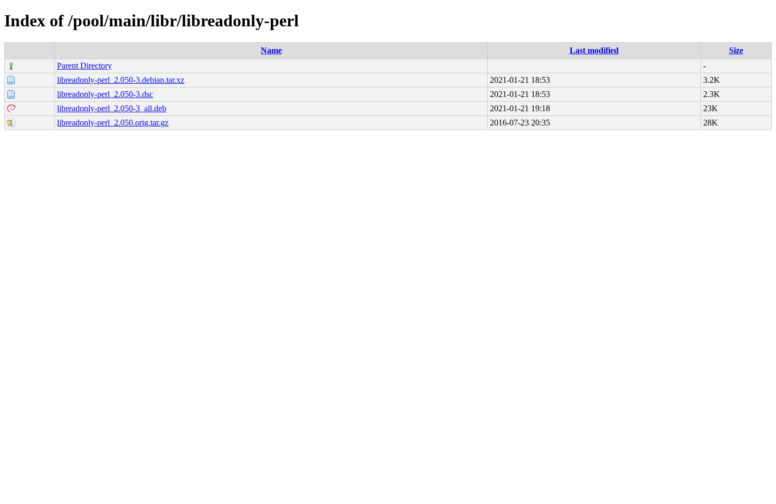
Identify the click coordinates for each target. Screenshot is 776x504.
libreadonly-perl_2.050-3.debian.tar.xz (120, 79)
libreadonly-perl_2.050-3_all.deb (111, 108)
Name (271, 50)
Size (736, 50)
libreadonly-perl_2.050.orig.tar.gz (112, 122)
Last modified (594, 50)
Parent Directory (84, 65)
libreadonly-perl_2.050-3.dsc (105, 94)
